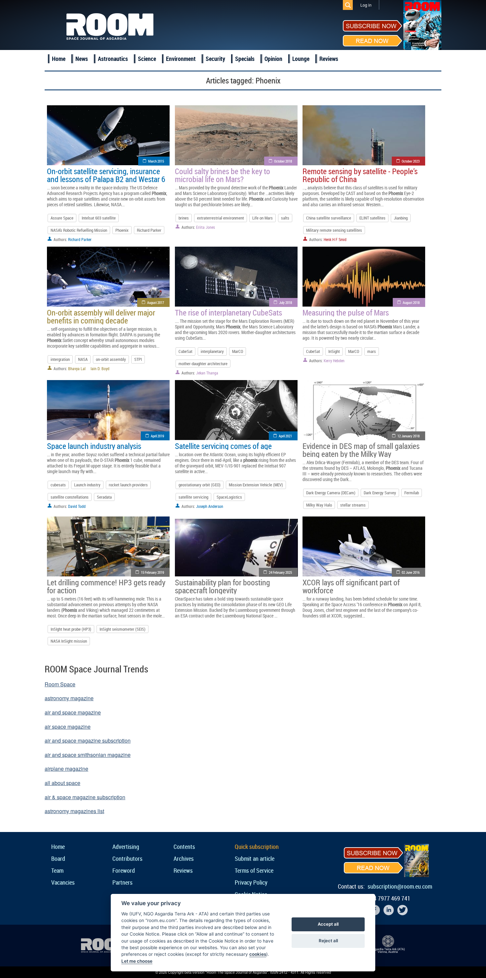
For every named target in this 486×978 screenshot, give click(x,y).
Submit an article (254, 858)
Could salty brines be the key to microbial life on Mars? (222, 175)
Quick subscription (257, 846)
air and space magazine (73, 712)
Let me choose (136, 961)
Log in (366, 5)
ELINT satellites (372, 218)
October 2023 (411, 161)
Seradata (104, 497)
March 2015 (156, 161)
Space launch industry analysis (94, 446)
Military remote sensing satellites (334, 230)
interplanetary (212, 351)
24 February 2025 (280, 572)
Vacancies (63, 882)
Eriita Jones (205, 227)
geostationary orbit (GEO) (200, 485)
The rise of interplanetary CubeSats (228, 313)
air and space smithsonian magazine (88, 754)
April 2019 (157, 435)
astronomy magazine (69, 698)
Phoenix (122, 230)
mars (371, 351)
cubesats (58, 485)
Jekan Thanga (207, 372)
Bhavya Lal (77, 368)
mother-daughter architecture (203, 364)
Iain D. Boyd (100, 368)
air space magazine (68, 726)
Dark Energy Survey (380, 493)
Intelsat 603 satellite (99, 218)
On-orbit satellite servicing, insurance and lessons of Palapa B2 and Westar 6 (106, 175)
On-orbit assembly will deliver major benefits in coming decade (101, 316)
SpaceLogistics (229, 497)
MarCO (237, 351)
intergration (60, 359)
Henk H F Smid (335, 239)
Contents (184, 846)
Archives (184, 858)
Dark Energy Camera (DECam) (330, 493)
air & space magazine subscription (85, 797)
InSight (334, 351)
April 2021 (285, 435)
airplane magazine (66, 768)
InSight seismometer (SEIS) (122, 629)
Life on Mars (262, 218)
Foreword (123, 870)
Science (147, 59)
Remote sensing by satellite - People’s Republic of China (360, 175)
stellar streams (353, 505)
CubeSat (185, 351)
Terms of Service (254, 870)
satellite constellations (70, 497)
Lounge (300, 59)
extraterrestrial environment (220, 218)
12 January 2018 (408, 435)
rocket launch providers (128, 485)
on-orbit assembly (111, 359)
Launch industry (87, 485)
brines (184, 218)
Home (58, 59)
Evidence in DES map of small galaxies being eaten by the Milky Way (361, 450)
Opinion (273, 59)
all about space (62, 783)
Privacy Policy (251, 882)
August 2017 (155, 302)
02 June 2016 (411, 572)
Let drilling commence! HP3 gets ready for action (106, 586)
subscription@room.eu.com (400, 886)
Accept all (328, 924)
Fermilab (411, 493)
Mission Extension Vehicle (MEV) (256, 485)
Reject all (328, 940)
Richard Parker (149, 230)
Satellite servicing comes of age (223, 446)
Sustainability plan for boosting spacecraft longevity (222, 586)
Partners (122, 882)
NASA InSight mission (69, 641)
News (81, 59)
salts (285, 218)
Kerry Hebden (334, 360)
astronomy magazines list (74, 811)
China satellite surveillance (328, 218)
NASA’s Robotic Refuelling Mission (79, 230)
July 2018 (285, 302)
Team (57, 870)
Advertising (125, 846)
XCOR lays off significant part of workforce (351, 586)
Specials (245, 59)
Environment (181, 59)
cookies (257, 954)
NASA (83, 359)
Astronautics (113, 59)
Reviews (328, 59)
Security (215, 59)
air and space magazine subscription (88, 740)
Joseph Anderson (209, 506)
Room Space (60, 684)
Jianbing (401, 218)
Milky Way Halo (319, 505)
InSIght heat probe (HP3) (71, 629)
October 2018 (283, 161)
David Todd (77, 506)
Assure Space (62, 218)
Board (58, 858)
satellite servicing (193, 497)
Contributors (127, 858)
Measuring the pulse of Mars (346, 313)
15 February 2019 (152, 572)
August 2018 (411, 302)
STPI (138, 359)
